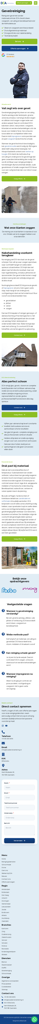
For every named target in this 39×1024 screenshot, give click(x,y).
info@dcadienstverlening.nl (12, 750)
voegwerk (11, 139)
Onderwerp (8, 813)
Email (6, 793)
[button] (35, 3)
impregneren (16, 136)
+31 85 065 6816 (7, 739)
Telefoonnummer (10, 803)
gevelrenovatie (10, 146)
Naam (6, 783)
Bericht (7, 823)
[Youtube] (6, 726)
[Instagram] (3, 726)
